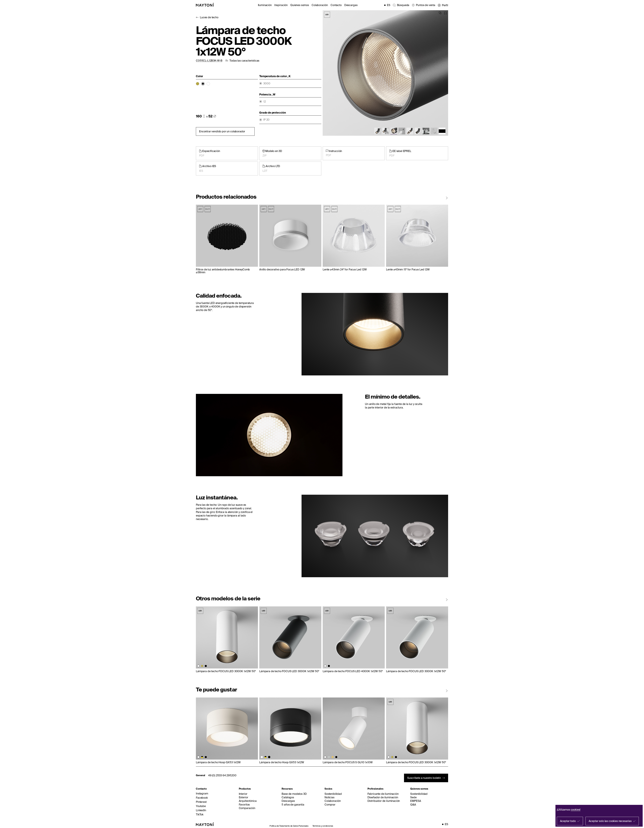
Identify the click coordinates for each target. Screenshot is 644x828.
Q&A (413, 804)
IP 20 (266, 119)
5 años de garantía (293, 804)
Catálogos (288, 797)
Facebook (202, 797)
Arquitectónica (248, 800)
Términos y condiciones (322, 826)
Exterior (243, 797)
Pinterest (201, 801)
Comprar (330, 804)
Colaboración (320, 5)
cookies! (576, 809)
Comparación (247, 808)
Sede (413, 797)
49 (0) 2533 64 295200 (222, 775)
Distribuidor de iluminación (383, 800)
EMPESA (415, 800)
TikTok (199, 814)
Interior (243, 793)
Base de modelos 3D (294, 793)
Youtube (201, 806)
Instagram (202, 793)
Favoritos (244, 804)
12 (264, 101)
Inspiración (281, 5)
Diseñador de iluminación (382, 797)
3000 (266, 83)
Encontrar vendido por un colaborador (222, 131)
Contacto (336, 5)
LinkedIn (201, 810)
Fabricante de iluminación (383, 793)
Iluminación (265, 5)
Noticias (329, 797)
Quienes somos (299, 5)
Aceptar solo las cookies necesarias (610, 820)
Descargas (351, 5)
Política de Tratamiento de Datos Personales (289, 826)
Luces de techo (209, 17)
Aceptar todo (568, 820)
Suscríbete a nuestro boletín (424, 777)
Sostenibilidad (333, 793)
